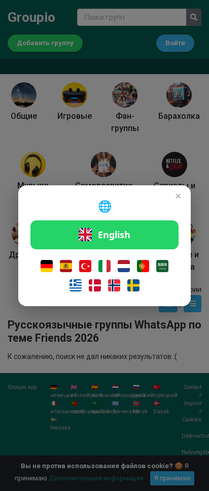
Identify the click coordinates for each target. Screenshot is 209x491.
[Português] (143, 266)
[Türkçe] (85, 266)
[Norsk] (114, 285)
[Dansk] (94, 285)
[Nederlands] (123, 266)
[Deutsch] (46, 266)
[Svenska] (133, 285)
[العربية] (162, 266)
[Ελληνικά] (75, 285)
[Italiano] (104, 266)
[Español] (66, 266)
